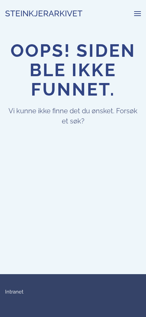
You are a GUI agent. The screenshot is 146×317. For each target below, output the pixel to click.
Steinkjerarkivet (44, 13)
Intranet (14, 292)
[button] (137, 13)
